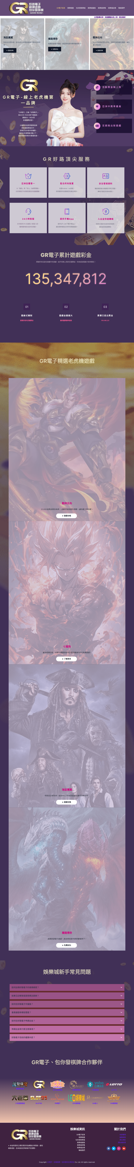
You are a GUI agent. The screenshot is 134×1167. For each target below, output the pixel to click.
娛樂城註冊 (112, 8)
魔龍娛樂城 (20, 1089)
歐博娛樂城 (76, 1090)
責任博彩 (123, 1140)
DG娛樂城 (114, 1103)
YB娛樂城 (95, 1090)
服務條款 (123, 1137)
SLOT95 (39, 1103)
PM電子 (57, 1103)
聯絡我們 (121, 8)
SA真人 (95, 1103)
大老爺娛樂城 (20, 1103)
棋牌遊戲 (70, 8)
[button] (67, 987)
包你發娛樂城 (80, 8)
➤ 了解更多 (66, 659)
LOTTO (114, 1090)
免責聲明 (123, 1135)
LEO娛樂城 (76, 1103)
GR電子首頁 (61, 8)
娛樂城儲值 (92, 8)
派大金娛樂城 (57, 1090)
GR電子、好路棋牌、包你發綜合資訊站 (60, 1162)
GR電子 (38, 1090)
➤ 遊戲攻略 (66, 516)
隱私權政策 (122, 1142)
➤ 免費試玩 (66, 945)
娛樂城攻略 (102, 8)
